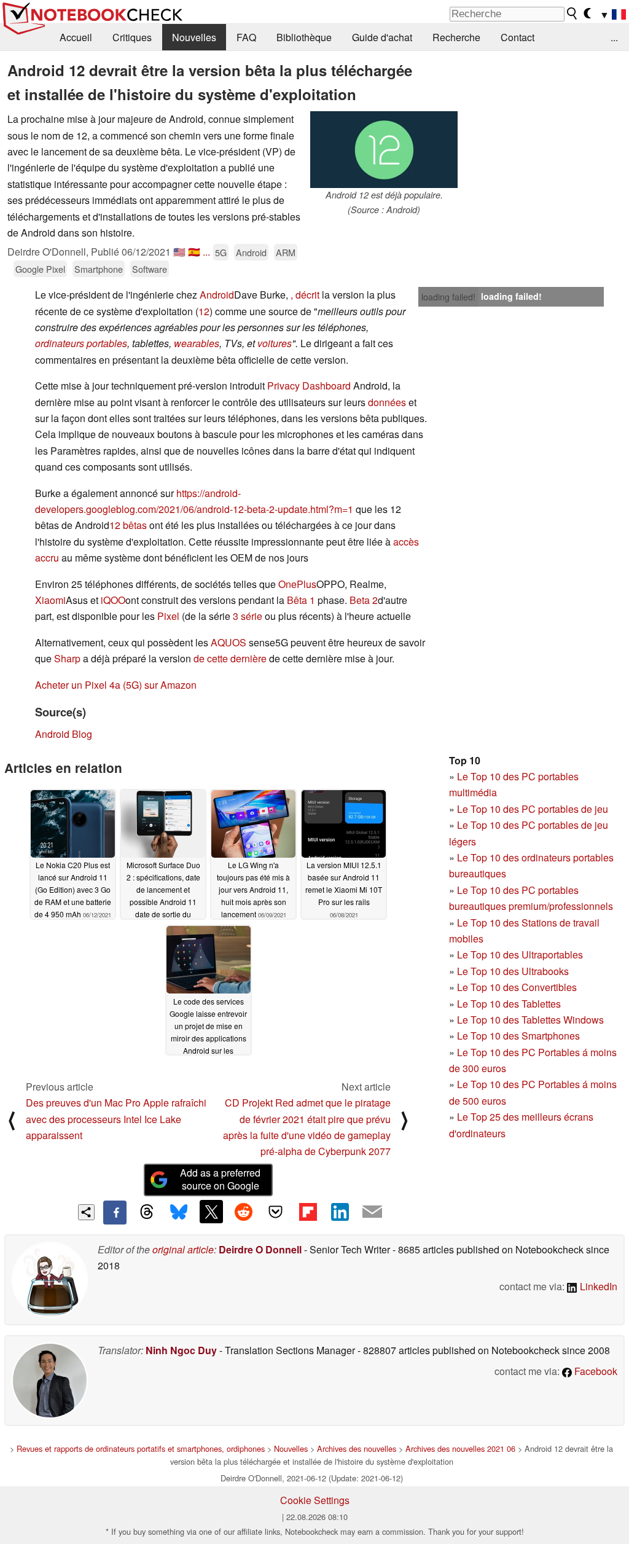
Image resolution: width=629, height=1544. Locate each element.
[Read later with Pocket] (275, 1211)
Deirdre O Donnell (260, 1249)
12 (203, 311)
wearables (196, 343)
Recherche (456, 37)
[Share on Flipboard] (307, 1211)
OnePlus (297, 584)
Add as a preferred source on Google (220, 1179)
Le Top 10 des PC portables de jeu (532, 809)
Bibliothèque (304, 37)
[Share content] (86, 1212)
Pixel (168, 616)
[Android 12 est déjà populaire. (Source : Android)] (384, 149)
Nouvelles (194, 37)
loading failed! (448, 297)
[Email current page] (372, 1212)
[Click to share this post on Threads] (146, 1212)
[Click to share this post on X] (211, 1211)
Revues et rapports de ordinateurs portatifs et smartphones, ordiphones (141, 1448)
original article (183, 1249)
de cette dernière (230, 658)
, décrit (305, 295)
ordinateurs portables (81, 343)
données (387, 402)
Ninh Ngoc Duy (181, 1350)
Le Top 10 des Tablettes (509, 1004)
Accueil (76, 37)
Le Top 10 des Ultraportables (520, 954)
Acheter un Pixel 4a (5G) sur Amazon (116, 685)
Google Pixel (40, 268)
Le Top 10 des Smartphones (518, 1036)
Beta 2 (364, 600)
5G (221, 252)
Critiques (132, 37)
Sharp (67, 658)
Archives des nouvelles (356, 1448)
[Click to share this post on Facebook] (115, 1212)
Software (149, 268)
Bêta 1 (301, 600)
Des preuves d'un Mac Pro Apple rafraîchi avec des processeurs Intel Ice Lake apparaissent (116, 1118)
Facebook (594, 1371)
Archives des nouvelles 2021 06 (460, 1448)
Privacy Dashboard (309, 385)
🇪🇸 (194, 252)
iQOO (113, 600)
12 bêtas (128, 525)
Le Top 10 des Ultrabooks (513, 971)
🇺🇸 (179, 252)
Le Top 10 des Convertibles (517, 987)
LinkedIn (597, 1286)
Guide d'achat (382, 37)
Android (251, 252)
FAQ (246, 37)
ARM (285, 252)
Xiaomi (50, 600)
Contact (517, 37)
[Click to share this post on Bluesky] (178, 1212)
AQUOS (228, 642)
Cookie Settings (315, 1500)
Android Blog (63, 734)
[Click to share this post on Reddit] (243, 1211)
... (614, 37)
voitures (274, 343)
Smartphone (98, 268)
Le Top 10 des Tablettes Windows (530, 1020)
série (251, 616)
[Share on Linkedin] (339, 1211)
